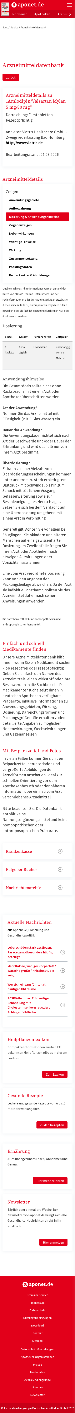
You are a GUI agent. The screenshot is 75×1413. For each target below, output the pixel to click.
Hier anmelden (53, 1242)
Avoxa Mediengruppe (37, 1380)
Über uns (37, 1387)
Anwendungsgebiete (24, 200)
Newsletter (37, 1395)
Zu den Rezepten (52, 1125)
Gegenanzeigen (20, 225)
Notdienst (19, 14)
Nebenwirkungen (21, 233)
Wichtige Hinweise (22, 242)
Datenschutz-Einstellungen (37, 1349)
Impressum (38, 1303)
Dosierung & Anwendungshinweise (34, 217)
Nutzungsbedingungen (37, 1318)
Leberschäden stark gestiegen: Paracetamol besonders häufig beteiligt (30, 952)
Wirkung (15, 250)
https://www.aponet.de (37, 1284)
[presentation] (70, 14)
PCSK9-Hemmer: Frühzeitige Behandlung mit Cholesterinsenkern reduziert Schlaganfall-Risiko (29, 1005)
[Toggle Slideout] (69, 5)
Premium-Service (37, 1295)
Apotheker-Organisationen (37, 1357)
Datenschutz (37, 1310)
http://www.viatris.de (24, 142)
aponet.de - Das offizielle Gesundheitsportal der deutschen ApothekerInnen (27, 5)
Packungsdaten (20, 267)
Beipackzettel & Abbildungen (30, 275)
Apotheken (42, 14)
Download (37, 1325)
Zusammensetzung (23, 258)
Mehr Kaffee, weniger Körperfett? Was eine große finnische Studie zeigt (32, 970)
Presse (37, 1364)
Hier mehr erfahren (50, 1181)
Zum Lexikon (55, 1074)
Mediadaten (37, 1372)
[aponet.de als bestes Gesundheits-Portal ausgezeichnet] (5, 9)
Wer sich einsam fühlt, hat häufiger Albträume (27, 986)
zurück (10, 77)
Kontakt (37, 1333)
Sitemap (37, 1341)
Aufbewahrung (20, 208)
